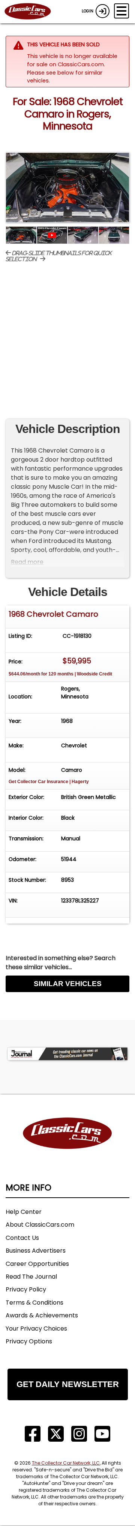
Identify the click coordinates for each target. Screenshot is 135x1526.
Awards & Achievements (42, 1315)
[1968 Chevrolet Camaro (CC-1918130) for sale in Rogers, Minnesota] (67, 188)
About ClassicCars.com (40, 1224)
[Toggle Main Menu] (121, 10)
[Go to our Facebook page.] (32, 1434)
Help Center (24, 1211)
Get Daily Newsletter (67, 1384)
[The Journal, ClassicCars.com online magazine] (68, 1053)
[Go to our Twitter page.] (56, 1434)
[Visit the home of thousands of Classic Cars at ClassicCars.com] (32, 11)
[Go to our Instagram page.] (79, 1434)
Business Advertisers (36, 1250)
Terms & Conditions (34, 1302)
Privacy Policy (26, 1289)
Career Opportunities (37, 1263)
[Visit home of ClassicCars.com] (67, 1144)
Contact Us (22, 1237)
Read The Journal (31, 1276)
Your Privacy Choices (36, 1328)
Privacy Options (29, 1341)
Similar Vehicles (68, 984)
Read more (27, 562)
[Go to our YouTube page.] (102, 1434)
